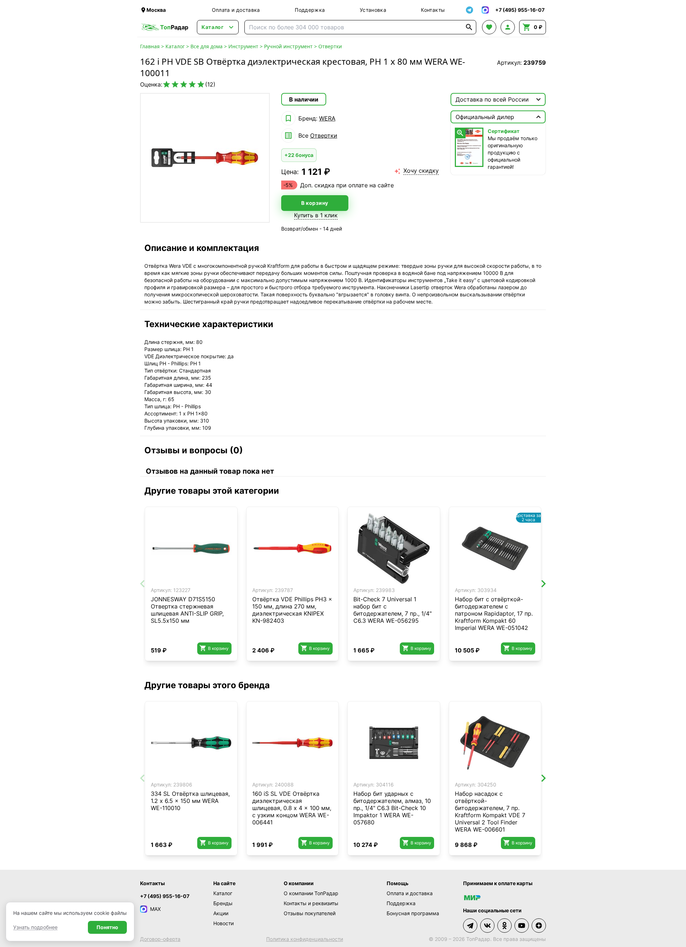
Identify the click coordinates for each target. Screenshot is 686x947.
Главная (150, 46)
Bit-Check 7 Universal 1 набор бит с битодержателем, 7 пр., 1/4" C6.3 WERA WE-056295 (392, 610)
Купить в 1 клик (316, 215)
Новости (223, 923)
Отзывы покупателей (309, 913)
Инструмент (243, 46)
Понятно (107, 927)
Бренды (223, 903)
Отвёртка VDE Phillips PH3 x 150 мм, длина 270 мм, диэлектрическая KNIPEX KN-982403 (292, 610)
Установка (373, 10)
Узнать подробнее (35, 927)
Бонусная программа (413, 913)
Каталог (175, 46)
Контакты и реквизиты (311, 903)
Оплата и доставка (236, 10)
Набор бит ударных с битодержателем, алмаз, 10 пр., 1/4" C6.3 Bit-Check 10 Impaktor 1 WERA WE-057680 (392, 808)
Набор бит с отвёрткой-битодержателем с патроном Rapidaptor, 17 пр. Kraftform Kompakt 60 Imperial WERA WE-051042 (494, 613)
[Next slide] (543, 584)
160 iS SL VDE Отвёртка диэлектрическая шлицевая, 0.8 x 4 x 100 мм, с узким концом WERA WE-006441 (291, 808)
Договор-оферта (160, 939)
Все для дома (206, 46)
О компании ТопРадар (311, 893)
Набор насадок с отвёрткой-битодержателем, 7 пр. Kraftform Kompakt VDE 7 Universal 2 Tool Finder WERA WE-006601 (490, 811)
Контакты (433, 10)
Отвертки (330, 46)
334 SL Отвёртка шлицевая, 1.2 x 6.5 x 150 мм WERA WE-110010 (190, 801)
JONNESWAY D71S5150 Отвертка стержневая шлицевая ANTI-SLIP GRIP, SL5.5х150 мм (187, 610)
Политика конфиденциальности (304, 939)
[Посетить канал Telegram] (470, 925)
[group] (205, 158)
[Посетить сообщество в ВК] (487, 925)
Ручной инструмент (288, 46)
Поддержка (310, 10)
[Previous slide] (143, 584)
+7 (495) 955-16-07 (164, 896)
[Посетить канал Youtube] (521, 925)
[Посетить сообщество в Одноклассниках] (504, 925)
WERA (327, 118)
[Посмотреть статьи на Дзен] (539, 925)
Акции (220, 913)
